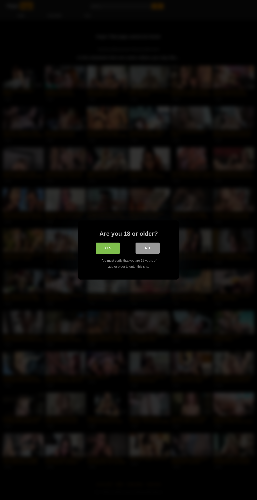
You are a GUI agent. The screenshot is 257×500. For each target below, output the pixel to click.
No (147, 248)
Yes (108, 248)
